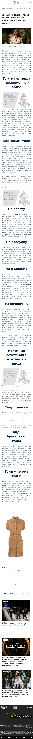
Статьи (8, 8)
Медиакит (14, 713)
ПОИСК (30, 707)
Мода (11, 8)
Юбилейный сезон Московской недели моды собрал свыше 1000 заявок (14, 625)
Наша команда (5, 713)
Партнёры (29, 713)
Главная (3, 8)
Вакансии (21, 713)
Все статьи (25, 593)
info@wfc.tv (15, 727)
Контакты (27, 710)
